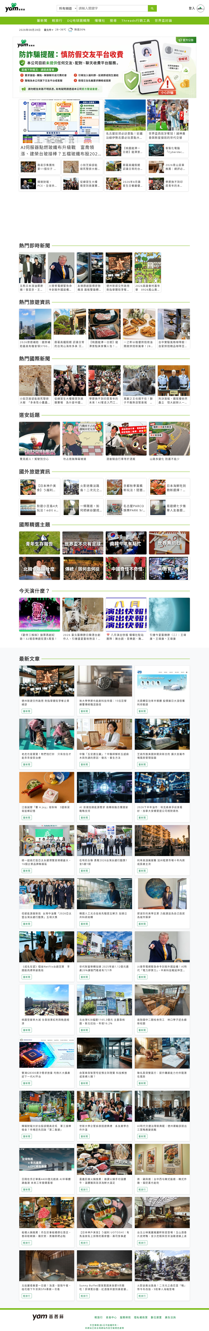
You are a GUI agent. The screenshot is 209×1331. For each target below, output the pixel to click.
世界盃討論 (163, 20)
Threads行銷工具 (135, 20)
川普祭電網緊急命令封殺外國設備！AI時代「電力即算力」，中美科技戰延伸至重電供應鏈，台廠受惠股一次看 (162, 970)
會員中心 (111, 1317)
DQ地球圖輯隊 (78, 20)
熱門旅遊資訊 (34, 302)
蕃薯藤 (14, 8)
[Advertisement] (104, 217)
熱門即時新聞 (34, 245)
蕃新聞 (42, 20)
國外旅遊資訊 (34, 471)
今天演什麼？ (34, 590)
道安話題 (29, 415)
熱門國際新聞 (34, 358)
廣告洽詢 (170, 1317)
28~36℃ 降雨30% (70, 29)
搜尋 (113, 20)
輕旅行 (57, 20)
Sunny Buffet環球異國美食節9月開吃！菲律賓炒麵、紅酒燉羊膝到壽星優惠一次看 (104, 1289)
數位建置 (156, 1317)
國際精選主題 (34, 524)
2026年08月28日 (30, 30)
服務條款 (125, 1317)
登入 (192, 8)
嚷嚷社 (100, 20)
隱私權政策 (141, 1317)
